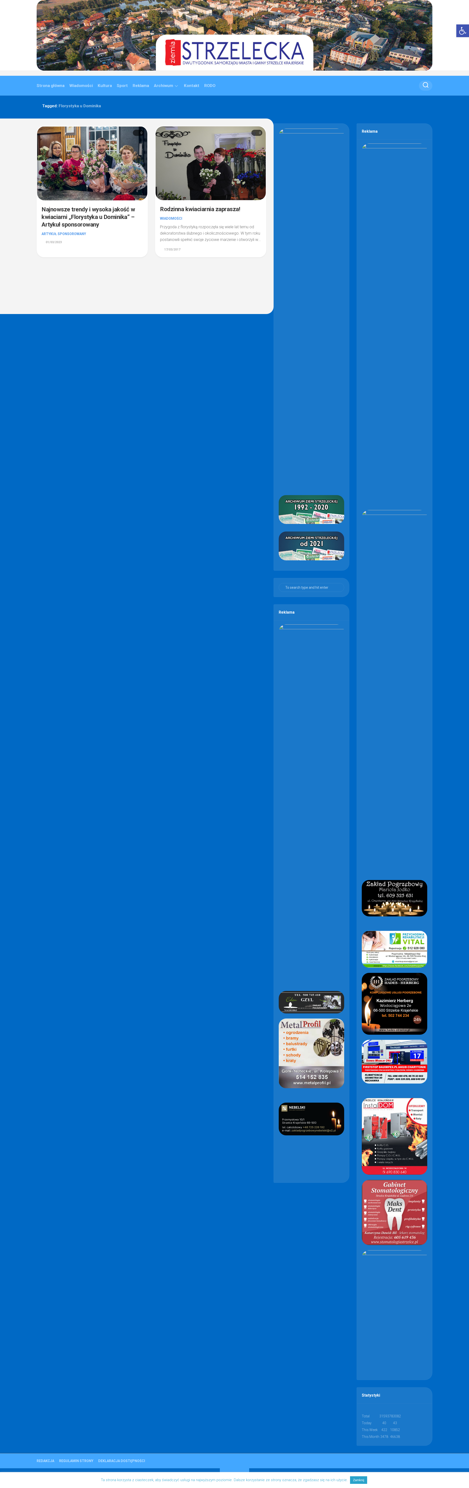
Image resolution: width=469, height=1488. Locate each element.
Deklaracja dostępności (121, 1461)
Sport (122, 85)
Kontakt (191, 85)
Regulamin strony (76, 1461)
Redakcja (45, 1461)
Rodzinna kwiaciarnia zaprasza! (200, 209)
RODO (209, 85)
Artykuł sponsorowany (64, 234)
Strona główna (50, 85)
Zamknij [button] (358, 1480)
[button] (462, 30)
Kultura (105, 85)
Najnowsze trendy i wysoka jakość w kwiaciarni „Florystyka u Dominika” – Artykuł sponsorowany (88, 217)
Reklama (141, 85)
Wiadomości (81, 85)
